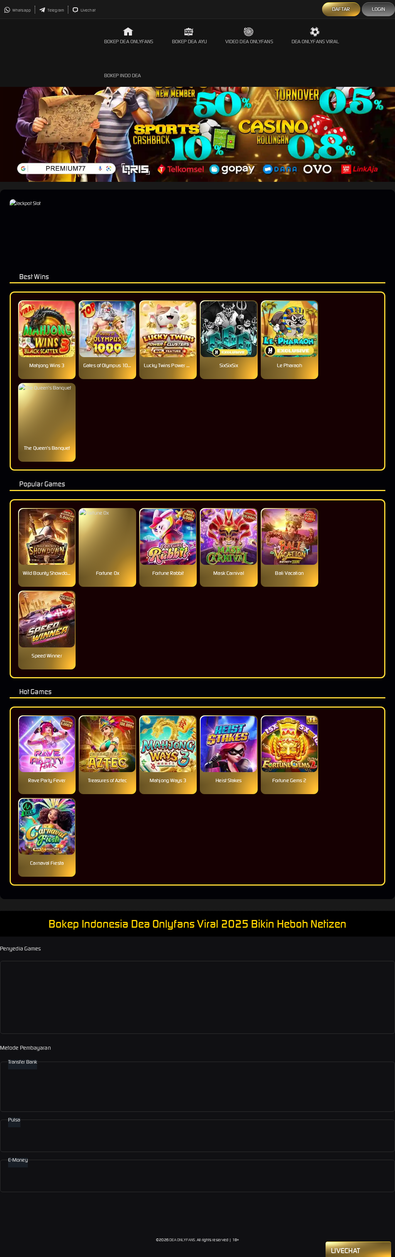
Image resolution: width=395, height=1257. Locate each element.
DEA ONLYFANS (182, 1239)
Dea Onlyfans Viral (315, 41)
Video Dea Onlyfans (249, 41)
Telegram (55, 10)
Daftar (341, 9)
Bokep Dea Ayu (189, 41)
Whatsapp (21, 10)
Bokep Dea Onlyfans (129, 41)
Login (378, 9)
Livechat (88, 10)
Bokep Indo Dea (122, 75)
